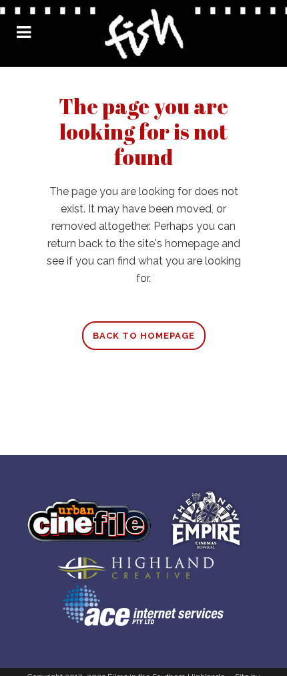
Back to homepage (144, 336)
